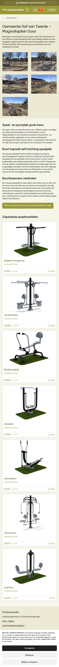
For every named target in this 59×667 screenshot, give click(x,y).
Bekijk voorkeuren (29, 662)
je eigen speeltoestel (32, 3)
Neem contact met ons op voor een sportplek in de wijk (28, 205)
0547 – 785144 (8, 621)
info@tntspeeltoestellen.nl (13, 626)
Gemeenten (11, 18)
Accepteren (30, 648)
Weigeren (29, 655)
